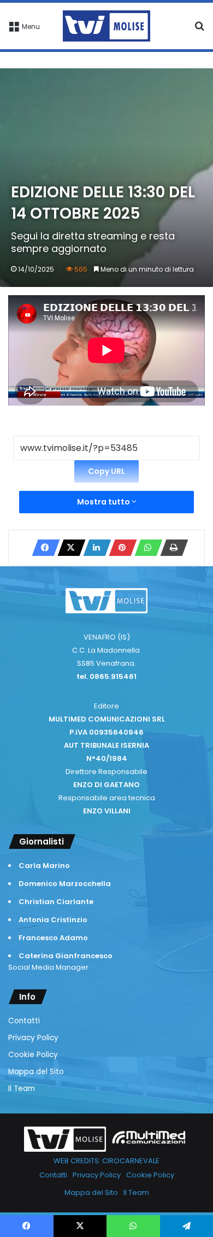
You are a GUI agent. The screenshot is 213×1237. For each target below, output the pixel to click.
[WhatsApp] (145, 548)
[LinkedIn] (94, 548)
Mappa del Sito (36, 1071)
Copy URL (106, 471)
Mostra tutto (104, 501)
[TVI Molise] (106, 26)
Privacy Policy (33, 1038)
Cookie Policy (33, 1055)
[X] (68, 548)
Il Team (21, 1088)
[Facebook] (43, 548)
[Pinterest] (120, 548)
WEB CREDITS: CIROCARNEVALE (106, 1161)
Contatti (24, 1021)
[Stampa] (171, 548)
